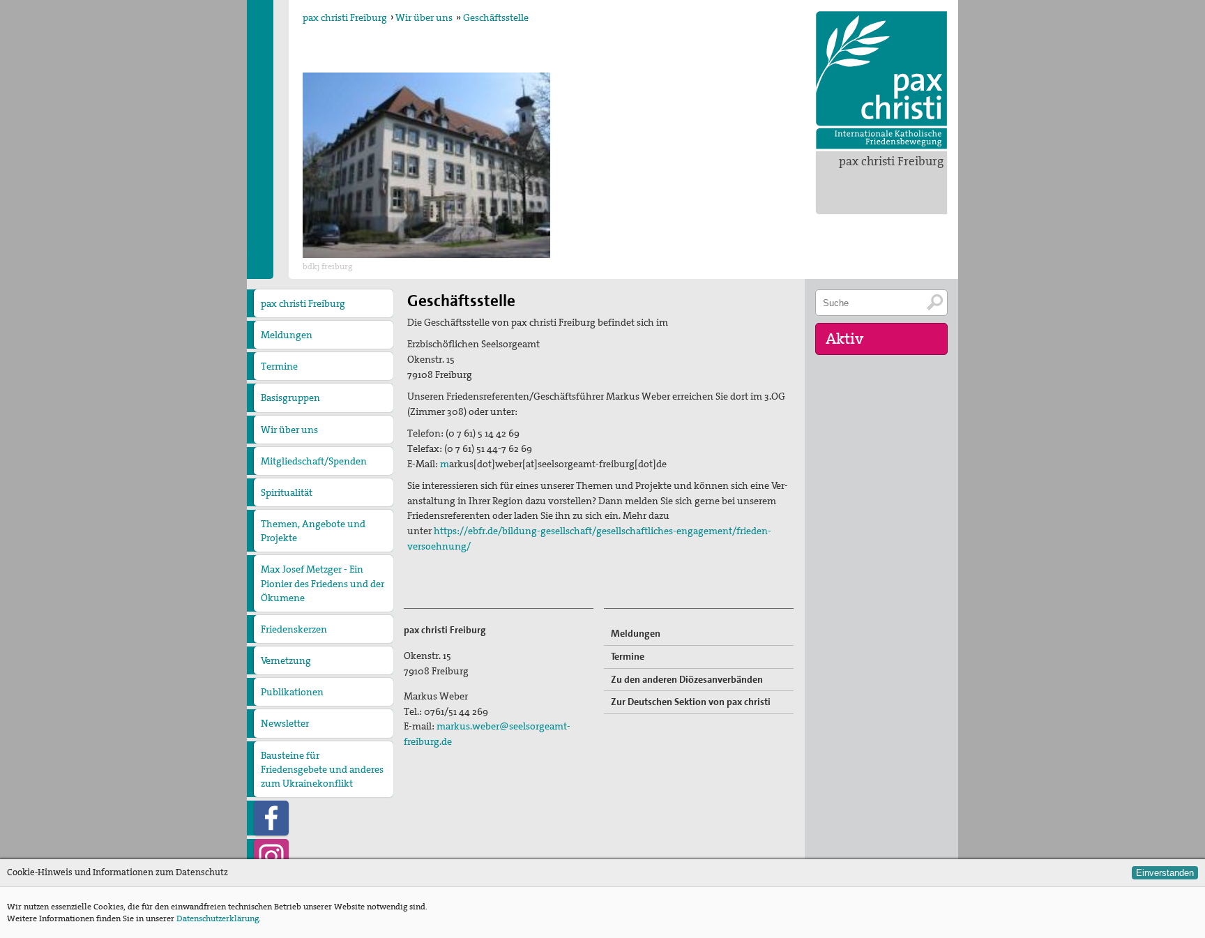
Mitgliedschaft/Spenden (314, 461)
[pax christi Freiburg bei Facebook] (271, 818)
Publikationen (292, 692)
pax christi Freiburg (891, 161)
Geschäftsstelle (496, 17)
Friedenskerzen (294, 629)
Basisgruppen (290, 397)
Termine (279, 366)
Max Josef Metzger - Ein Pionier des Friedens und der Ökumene (322, 583)
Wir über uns (424, 17)
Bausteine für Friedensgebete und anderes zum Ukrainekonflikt (322, 769)
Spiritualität (286, 492)
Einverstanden (1165, 873)
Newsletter (285, 723)
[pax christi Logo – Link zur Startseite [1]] (881, 80)
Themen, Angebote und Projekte (313, 530)
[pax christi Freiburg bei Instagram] (271, 856)
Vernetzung (286, 660)
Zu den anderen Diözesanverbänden (687, 679)
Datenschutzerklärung (217, 918)
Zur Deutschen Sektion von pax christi (691, 701)
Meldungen (286, 334)
